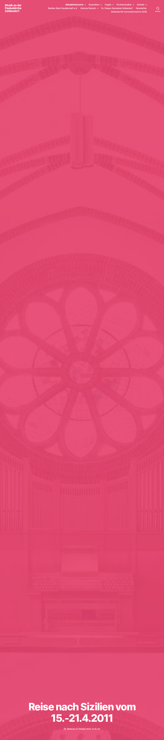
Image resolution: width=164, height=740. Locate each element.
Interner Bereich (88, 8)
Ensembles (94, 4)
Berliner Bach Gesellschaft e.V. (63, 8)
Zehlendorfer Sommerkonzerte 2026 (129, 11)
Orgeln (108, 4)
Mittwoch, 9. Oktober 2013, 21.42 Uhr (83, 729)
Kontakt (140, 4)
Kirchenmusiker (124, 4)
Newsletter (141, 8)
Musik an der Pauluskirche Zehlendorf (13, 8)
